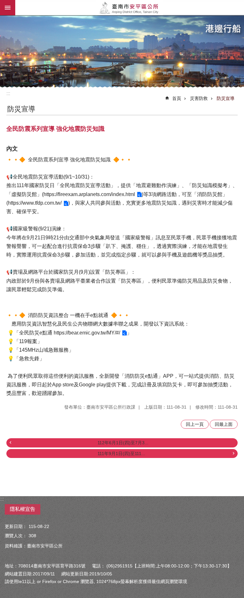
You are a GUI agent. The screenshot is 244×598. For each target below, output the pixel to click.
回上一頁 (195, 424)
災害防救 (199, 98)
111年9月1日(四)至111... (121, 453)
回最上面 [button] (224, 424)
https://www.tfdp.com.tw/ (35, 203)
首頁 (176, 98)
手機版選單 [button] (7, 7)
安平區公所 (129, 7)
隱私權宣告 (22, 509)
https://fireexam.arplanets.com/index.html (89, 194)
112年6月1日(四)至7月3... (123, 442)
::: (8, 93)
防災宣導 (225, 98)
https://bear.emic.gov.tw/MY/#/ (87, 332)
